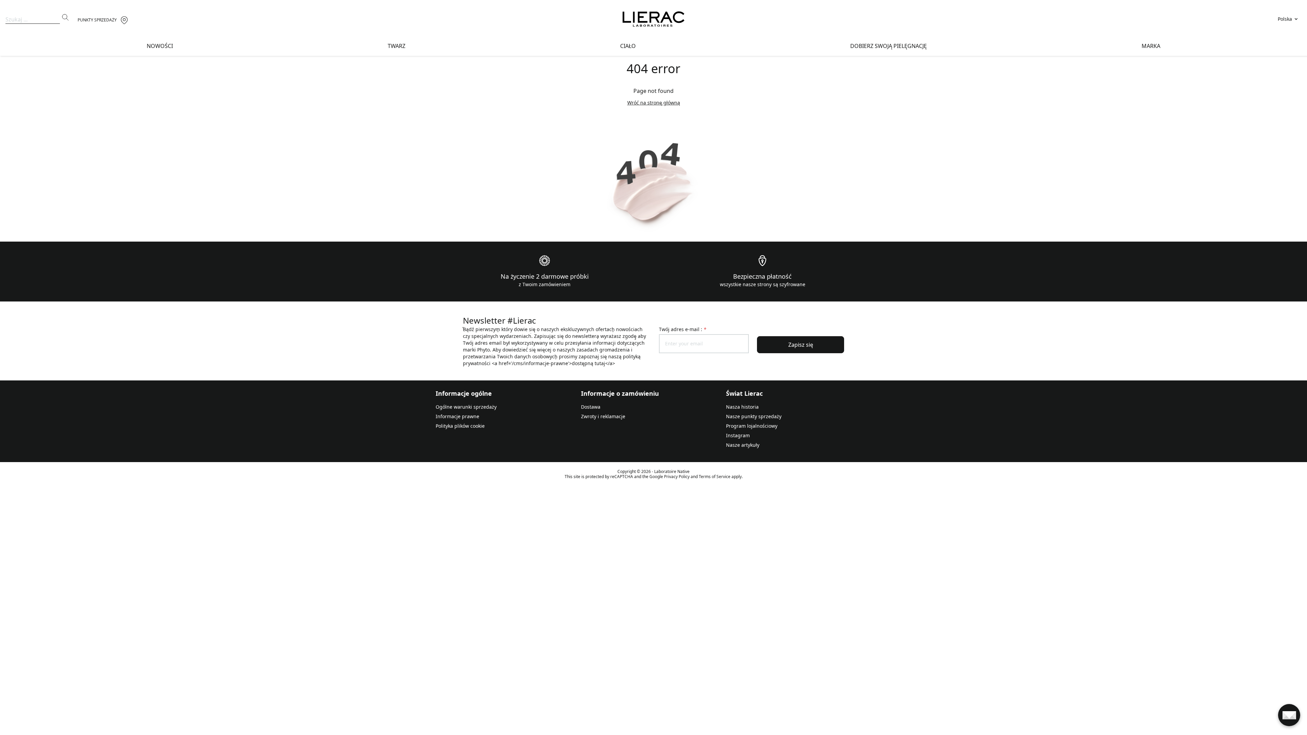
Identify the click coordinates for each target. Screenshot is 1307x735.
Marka (1151, 46)
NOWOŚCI (160, 46)
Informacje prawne (457, 416)
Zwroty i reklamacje (603, 416)
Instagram (738, 435)
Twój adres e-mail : (682, 329)
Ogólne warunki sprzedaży (466, 407)
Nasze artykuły (742, 445)
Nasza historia (742, 407)
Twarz (396, 46)
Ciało (628, 46)
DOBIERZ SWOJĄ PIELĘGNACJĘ (888, 46)
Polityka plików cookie (460, 426)
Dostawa (590, 407)
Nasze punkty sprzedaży (753, 416)
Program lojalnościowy (751, 426)
